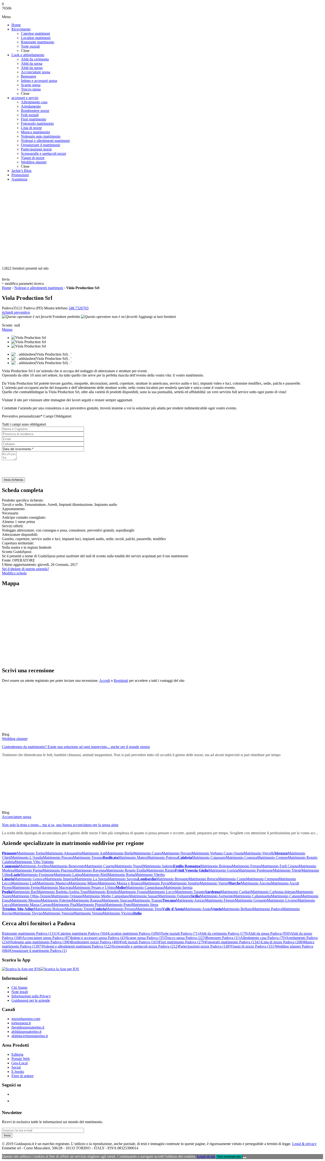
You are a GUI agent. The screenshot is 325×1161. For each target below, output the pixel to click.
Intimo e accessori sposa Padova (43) (98, 938)
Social (16, 1067)
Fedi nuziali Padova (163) (139, 942)
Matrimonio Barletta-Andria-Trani (62, 892)
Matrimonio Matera (132, 857)
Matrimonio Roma (121, 875)
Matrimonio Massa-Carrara (31, 905)
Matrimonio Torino (31, 853)
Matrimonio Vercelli (259, 853)
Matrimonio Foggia (133, 892)
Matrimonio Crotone (272, 857)
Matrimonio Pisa (64, 905)
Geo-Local (19, 1063)
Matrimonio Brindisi (103, 892)
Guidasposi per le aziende (30, 1000)
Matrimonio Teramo (88, 857)
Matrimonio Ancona (256, 883)
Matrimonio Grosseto (251, 900)
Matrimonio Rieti (95, 875)
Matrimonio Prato (118, 905)
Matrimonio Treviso (28, 913)
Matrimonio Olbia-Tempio (31, 896)
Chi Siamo (19, 987)
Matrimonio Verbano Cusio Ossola (218, 853)
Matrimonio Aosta (197, 909)
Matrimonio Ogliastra (174, 896)
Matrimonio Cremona (262, 879)
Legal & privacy (304, 1144)
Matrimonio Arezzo (190, 900)
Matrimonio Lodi (24, 883)
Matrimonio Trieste (287, 870)
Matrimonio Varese (214, 883)
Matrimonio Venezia (58, 913)
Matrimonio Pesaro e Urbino (94, 887)
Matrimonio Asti (93, 853)
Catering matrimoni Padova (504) (83, 933)
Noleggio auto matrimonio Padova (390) (40, 942)
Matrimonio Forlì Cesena (280, 866)
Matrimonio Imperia (59, 879)
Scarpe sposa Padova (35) (145, 938)
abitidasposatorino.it (26, 1032)
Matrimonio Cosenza (241, 857)
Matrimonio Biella (119, 853)
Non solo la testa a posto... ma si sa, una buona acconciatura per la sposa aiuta (60, 825)
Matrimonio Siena (144, 905)
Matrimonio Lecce (161, 892)
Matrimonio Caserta (99, 866)
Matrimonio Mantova (53, 883)
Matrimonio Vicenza (118, 913)
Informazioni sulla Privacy (31, 996)
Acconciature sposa (16, 817)
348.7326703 (79, 308)
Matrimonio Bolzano (49, 909)
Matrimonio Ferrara (246, 866)
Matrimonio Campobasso (145, 887)
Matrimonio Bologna (216, 866)
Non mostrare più (229, 1156)
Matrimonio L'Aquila (27, 857)
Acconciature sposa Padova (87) (46, 938)
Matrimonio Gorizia (223, 870)
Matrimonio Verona (88, 913)
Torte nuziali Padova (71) (180, 933)
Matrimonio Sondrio (184, 883)
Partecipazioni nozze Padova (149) (204, 946)
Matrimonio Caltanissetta (252, 896)
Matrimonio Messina (25, 900)
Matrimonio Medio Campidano (106, 896)
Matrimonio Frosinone (37, 875)
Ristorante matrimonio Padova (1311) (30, 933)
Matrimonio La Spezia (91, 879)
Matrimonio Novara (177, 853)
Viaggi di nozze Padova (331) (253, 946)
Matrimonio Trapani (147, 900)
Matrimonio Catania (286, 896)
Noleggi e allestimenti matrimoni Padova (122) (77, 946)
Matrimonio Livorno (282, 900)
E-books (17, 1072)
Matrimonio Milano (83, 883)
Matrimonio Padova (267, 909)
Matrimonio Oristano (67, 896)
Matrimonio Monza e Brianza (120, 883)
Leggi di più (206, 1156)
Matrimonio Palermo (56, 900)
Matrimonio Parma (28, 870)
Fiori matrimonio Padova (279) (182, 942)
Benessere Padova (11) (223, 938)
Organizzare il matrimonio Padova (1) (38, 951)
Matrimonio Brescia (203, 879)
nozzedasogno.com (25, 1019)
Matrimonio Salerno (158, 866)
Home (6, 288)
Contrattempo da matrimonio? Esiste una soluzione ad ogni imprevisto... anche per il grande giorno (76, 747)
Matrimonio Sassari (143, 896)
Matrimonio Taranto (190, 892)
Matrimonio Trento (79, 909)
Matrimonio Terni (149, 909)
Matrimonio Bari (24, 892)
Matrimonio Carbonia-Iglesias (273, 892)
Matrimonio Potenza (162, 857)
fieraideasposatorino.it (27, 1027)
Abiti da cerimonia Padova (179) (223, 933)
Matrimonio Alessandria (63, 853)
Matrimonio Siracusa (117, 900)
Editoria (17, 1054)
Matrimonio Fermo (26, 887)
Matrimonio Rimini (160, 870)
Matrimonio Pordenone (255, 870)
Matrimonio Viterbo (150, 875)
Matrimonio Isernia (178, 887)
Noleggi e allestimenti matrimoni (38, 288)
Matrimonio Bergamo (172, 879)
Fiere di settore (22, 1076)
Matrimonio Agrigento (216, 896)
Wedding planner (15, 739)
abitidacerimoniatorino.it (29, 1036)
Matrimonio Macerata (56, 887)
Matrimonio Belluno (237, 909)
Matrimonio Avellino (34, 866)
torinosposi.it (21, 1023)
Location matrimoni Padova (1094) (134, 933)
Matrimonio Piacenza (58, 870)
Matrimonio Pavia (155, 883)
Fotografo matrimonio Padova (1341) (233, 942)
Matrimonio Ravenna (90, 870)
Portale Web (20, 1059)
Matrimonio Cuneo (147, 853)
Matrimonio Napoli (128, 866)
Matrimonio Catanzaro (209, 857)
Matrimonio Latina (68, 875)
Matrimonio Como (232, 879)
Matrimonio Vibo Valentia (34, 862)
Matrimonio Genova (29, 879)
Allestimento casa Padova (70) (263, 938)
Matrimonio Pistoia (90, 905)
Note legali (19, 992)
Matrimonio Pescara (58, 857)
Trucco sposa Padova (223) (185, 938)
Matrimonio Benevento (67, 866)
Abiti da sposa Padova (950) (269, 933)
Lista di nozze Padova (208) (282, 942)
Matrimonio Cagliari (236, 892)
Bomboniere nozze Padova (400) (95, 942)
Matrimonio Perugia (121, 909)
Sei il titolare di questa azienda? (25, 569)
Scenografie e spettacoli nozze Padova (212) (145, 946)
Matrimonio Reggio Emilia (126, 870)
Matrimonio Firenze (220, 900)
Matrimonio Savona (123, 879)
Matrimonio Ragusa (86, 900)
